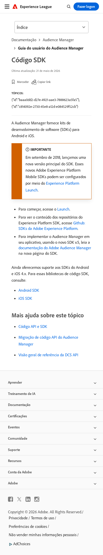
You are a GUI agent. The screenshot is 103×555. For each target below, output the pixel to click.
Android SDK (28, 290)
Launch (63, 209)
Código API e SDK (32, 326)
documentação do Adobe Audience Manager (54, 247)
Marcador (23, 82)
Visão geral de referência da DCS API (48, 354)
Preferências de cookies (28, 526)
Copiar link (44, 82)
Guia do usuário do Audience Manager (51, 48)
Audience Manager (58, 39)
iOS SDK (25, 298)
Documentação (24, 39)
